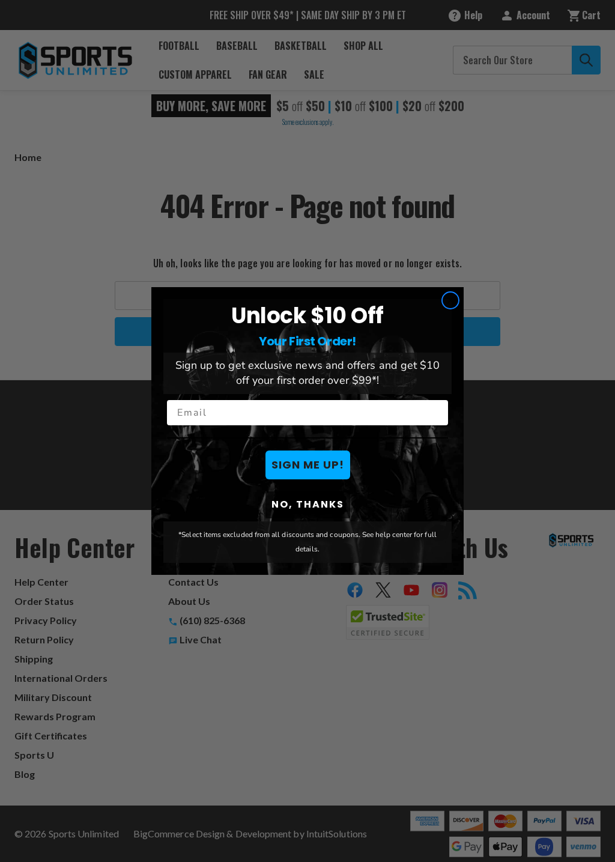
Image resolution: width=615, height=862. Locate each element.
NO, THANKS (307, 504)
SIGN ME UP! (307, 464)
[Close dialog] (450, 300)
